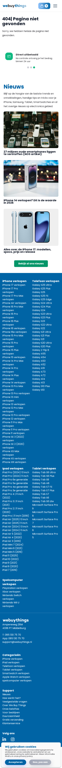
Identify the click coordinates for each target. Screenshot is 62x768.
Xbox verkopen (11, 591)
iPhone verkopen (12, 659)
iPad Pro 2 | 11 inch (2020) (12, 510)
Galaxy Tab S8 (40, 479)
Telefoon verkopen (13, 666)
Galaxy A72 (38, 375)
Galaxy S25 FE (40, 296)
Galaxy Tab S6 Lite (43, 501)
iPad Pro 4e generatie (15, 487)
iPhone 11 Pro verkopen (15, 429)
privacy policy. (26, 756)
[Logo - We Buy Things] (16, 6)
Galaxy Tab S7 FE (42, 487)
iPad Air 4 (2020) (12, 537)
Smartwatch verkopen (15, 673)
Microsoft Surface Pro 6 (45, 528)
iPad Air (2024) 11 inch (15, 530)
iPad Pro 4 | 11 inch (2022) (12, 495)
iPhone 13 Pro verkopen (16, 393)
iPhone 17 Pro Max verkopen (12, 297)
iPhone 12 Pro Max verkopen (12, 409)
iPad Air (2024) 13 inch (15, 526)
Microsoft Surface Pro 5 (45, 535)
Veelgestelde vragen (14, 701)
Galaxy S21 (38, 339)
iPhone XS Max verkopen (10, 453)
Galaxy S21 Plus (41, 335)
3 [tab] (34, 67)
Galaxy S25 (38, 292)
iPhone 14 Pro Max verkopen (12, 362)
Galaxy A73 (38, 371)
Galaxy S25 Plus (41, 288)
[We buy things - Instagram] (12, 739)
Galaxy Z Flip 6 (40, 350)
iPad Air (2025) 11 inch (14, 523)
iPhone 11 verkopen (13, 433)
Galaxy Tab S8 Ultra (44, 472)
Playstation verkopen (15, 588)
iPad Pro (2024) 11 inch (15, 476)
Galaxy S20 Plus (41, 346)
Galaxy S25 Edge (42, 299)
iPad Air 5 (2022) (12, 534)
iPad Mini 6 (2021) (12, 548)
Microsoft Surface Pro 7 (45, 521)
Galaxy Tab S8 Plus (43, 476)
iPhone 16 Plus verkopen (10, 322)
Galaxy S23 (38, 321)
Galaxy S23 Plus (41, 317)
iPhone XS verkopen (14, 458)
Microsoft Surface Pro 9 (45, 506)
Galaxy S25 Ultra (42, 285)
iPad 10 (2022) (10, 559)
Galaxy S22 (38, 328)
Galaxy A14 (38, 379)
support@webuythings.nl (17, 642)
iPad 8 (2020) (10, 566)
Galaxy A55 (39, 353)
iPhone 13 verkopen (13, 404)
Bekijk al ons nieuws (31, 263)
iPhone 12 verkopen (13, 418)
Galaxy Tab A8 (40, 483)
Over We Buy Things (14, 705)
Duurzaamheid (11, 716)
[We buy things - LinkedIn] (4, 739)
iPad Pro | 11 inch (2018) (15, 515)
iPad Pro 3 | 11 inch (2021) (12, 503)
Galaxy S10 (38, 390)
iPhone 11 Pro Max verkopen (12, 424)
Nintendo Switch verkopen (12, 597)
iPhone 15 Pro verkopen (10, 344)
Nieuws (6, 694)
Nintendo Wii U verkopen (10, 604)
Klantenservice (11, 723)
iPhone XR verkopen (14, 462)
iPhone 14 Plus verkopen (10, 377)
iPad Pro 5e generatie (15, 483)
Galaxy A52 (38, 364)
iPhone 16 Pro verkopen (10, 315)
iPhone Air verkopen (14, 303)
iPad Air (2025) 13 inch (15, 519)
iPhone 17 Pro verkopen (10, 290)
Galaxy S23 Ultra (41, 314)
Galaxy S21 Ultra (41, 332)
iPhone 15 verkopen (13, 357)
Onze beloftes (10, 709)
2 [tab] (31, 67)
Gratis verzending (12, 719)
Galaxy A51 (38, 368)
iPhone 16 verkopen (13, 328)
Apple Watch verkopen (16, 677)
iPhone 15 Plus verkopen (10, 351)
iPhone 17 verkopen (13, 285)
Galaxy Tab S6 (40, 497)
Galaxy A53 (38, 361)
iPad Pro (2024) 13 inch (15, 472)
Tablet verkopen (12, 669)
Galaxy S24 (38, 310)
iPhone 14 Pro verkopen (10, 369)
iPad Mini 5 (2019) (12, 552)
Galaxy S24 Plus (41, 306)
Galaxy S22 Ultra (41, 324)
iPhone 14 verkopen (13, 382)
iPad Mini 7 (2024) (12, 544)
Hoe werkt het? (11, 698)
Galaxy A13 (38, 382)
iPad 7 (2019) (9, 570)
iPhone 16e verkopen (14, 332)
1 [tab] (28, 67)
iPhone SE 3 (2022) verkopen (13, 438)
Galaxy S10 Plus (41, 386)
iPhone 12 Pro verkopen (16, 415)
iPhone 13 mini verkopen (10, 398)
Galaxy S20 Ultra (42, 343)
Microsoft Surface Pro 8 (45, 513)
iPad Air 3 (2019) (11, 541)
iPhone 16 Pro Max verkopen (12, 308)
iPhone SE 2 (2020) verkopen (13, 445)
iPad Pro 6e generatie (15, 479)
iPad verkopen (10, 662)
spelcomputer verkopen (16, 680)
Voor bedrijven (11, 712)
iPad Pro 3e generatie (15, 490)
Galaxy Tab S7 (40, 494)
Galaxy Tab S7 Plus (43, 490)
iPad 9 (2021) (9, 562)
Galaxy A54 (39, 357)
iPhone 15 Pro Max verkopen (12, 337)
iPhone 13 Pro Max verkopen (12, 388)
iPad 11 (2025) (10, 555)
